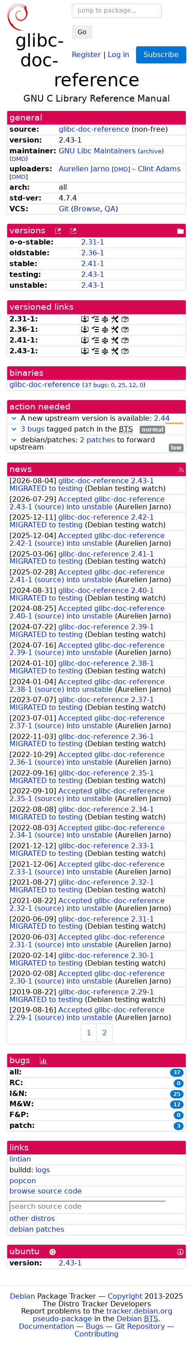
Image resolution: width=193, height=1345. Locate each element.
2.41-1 (92, 263)
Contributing (96, 1334)
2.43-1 (92, 274)
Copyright (125, 1296)
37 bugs (95, 385)
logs (42, 1170)
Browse (87, 209)
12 (132, 385)
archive (151, 151)
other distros (32, 1218)
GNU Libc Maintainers (97, 151)
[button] (14, 418)
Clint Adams (159, 169)
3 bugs (32, 429)
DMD (19, 159)
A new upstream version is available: (99, 419)
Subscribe (161, 54)
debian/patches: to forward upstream (95, 444)
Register (86, 54)
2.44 (162, 418)
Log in (118, 54)
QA (110, 209)
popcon (22, 1180)
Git (64, 209)
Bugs (94, 1326)
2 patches (97, 440)
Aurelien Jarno (84, 169)
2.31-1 (92, 242)
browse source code (45, 1191)
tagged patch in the (92, 429)
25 (121, 385)
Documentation (46, 1326)
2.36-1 (92, 253)
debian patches (36, 1229)
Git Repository (140, 1326)
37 (176, 1072)
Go (82, 32)
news (20, 469)
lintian (20, 1159)
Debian (22, 1296)
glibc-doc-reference (94, 129)
